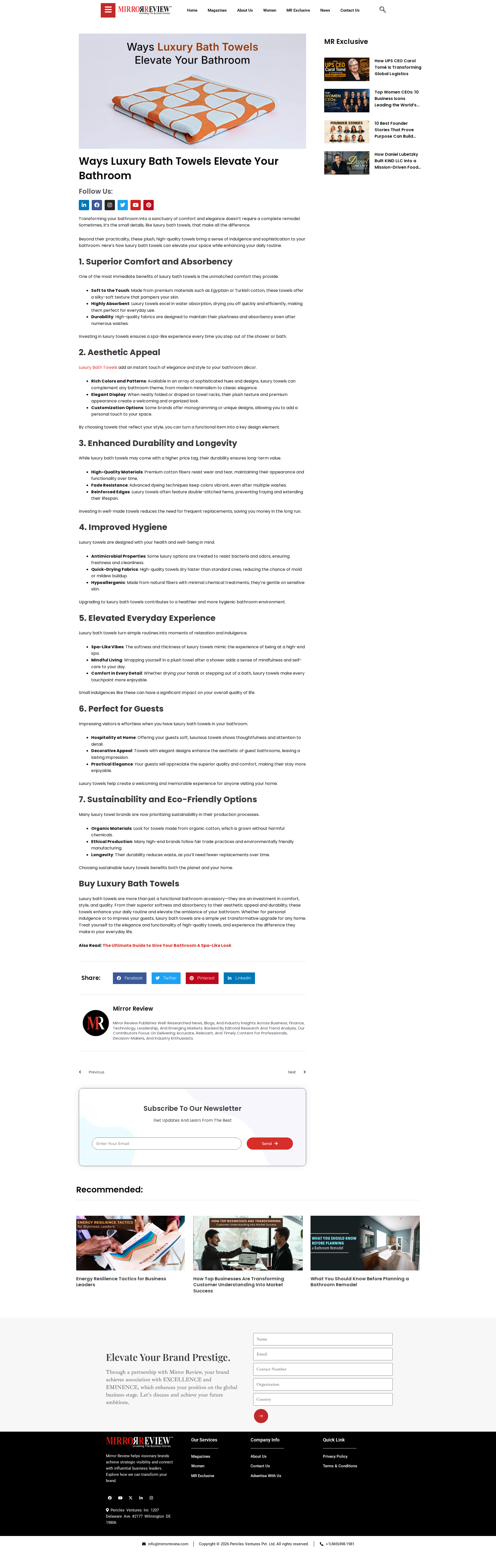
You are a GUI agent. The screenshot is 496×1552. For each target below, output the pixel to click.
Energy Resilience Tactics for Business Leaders (121, 1281)
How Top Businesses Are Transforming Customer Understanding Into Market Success (238, 1284)
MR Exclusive (346, 41)
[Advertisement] (363, 257)
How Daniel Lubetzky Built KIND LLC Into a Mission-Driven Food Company (396, 160)
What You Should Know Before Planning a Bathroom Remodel (360, 1281)
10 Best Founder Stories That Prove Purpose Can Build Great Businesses (394, 129)
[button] (129, 978)
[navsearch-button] (382, 10)
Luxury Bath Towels (98, 367)
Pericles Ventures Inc (129, 1510)
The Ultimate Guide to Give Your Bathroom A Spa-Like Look (167, 945)
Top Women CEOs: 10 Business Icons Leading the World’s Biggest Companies (397, 98)
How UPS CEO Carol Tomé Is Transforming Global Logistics (398, 67)
